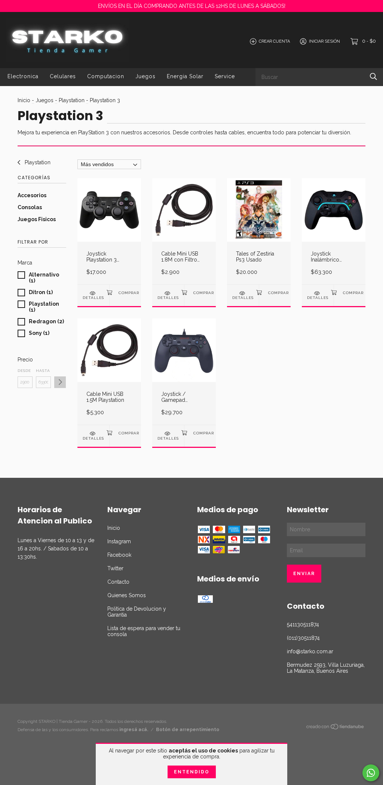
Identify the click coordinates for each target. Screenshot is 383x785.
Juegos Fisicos (37, 219)
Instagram (119, 541)
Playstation (72, 100)
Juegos (145, 76)
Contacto (118, 582)
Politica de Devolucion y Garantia (136, 612)
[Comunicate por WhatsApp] (370, 772)
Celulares (63, 76)
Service (225, 76)
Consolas (30, 207)
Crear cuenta (274, 41)
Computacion (105, 76)
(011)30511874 (303, 638)
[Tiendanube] (335, 728)
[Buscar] (373, 76)
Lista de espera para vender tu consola (143, 631)
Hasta (43, 371)
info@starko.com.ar (310, 651)
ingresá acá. (133, 729)
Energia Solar (185, 76)
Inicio (24, 100)
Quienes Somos (126, 595)
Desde (24, 371)
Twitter (115, 568)
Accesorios (32, 195)
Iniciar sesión (324, 41)
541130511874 (303, 624)
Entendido (191, 772)
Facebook (119, 555)
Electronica (23, 76)
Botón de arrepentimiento (187, 729)
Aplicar (60, 382)
